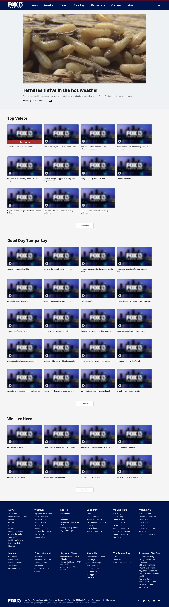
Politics (11, 528)
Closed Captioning (93, 568)
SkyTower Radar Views (43, 513)
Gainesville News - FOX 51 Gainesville (70, 563)
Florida (11, 519)
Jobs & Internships (93, 562)
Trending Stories (41, 562)
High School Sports (68, 530)
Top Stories (13, 513)
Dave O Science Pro (94, 531)
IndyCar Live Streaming (148, 571)
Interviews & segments (122, 562)
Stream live (117, 559)
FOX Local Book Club (42, 559)
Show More (85, 225)
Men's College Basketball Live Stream (149, 575)
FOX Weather (39, 537)
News (11, 509)
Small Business (14, 568)
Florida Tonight (119, 516)
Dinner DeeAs (118, 519)
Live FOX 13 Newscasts (148, 516)
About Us (91, 553)
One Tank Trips (119, 522)
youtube (154, 601)
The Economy (13, 565)
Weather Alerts (40, 525)
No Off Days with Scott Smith (69, 523)
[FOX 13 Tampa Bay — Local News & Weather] (16, 5)
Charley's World (92, 516)
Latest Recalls (13, 559)
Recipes (89, 525)
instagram (149, 601)
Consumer (12, 522)
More (130, 5)
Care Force (117, 537)
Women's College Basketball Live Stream (148, 580)
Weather (39, 509)
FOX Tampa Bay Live (147, 534)
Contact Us (90, 577)
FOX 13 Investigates (16, 531)
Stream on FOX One (149, 553)
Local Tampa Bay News (17, 516)
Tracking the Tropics (42, 531)
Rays (62, 516)
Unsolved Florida (15, 534)
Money (12, 553)
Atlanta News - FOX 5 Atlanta (69, 568)
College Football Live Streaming (147, 560)
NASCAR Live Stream (147, 568)
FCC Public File (92, 571)
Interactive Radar (41, 516)
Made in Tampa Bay (121, 528)
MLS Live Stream (145, 587)
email (159, 601)
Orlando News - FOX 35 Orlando (69, 557)
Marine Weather (40, 522)
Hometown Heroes (94, 519)
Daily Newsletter (15, 543)
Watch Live (145, 509)
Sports (64, 509)
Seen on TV (12, 537)
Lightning (64, 519)
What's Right (118, 513)
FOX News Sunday (15, 540)
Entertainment (42, 553)
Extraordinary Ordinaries (96, 522)
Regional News (68, 553)
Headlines (38, 556)
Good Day (91, 509)
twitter (144, 601)
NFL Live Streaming (146, 556)
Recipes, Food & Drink (122, 531)
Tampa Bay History (120, 534)
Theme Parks (118, 525)
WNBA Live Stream (146, 584)
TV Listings (90, 559)
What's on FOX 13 (41, 568)
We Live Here (120, 509)
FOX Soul (142, 525)
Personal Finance (15, 562)
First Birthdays (92, 528)
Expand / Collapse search (159, 5)
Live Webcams (40, 519)
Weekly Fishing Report (69, 527)
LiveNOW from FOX (146, 519)
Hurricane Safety (41, 528)
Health (10, 525)
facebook (139, 601)
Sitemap (11, 546)
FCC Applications (93, 574)
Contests (38, 571)
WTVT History (91, 565)
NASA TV (142, 531)
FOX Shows (39, 565)
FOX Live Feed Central (147, 528)
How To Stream (145, 513)
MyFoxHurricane (41, 534)
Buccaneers (65, 513)
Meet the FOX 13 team (95, 556)
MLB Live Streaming (147, 565)
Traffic (89, 513)
